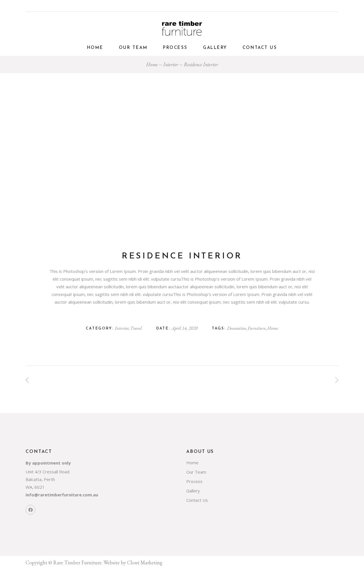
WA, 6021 (35, 487)
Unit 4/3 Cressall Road (47, 471)
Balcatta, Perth (40, 479)
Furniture (257, 328)
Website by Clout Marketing (133, 562)
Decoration (237, 328)
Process (194, 481)
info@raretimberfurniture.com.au (62, 495)
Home (272, 328)
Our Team (196, 472)
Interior (122, 328)
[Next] (336, 380)
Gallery (193, 491)
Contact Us (197, 500)
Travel (136, 328)
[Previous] (27, 380)
